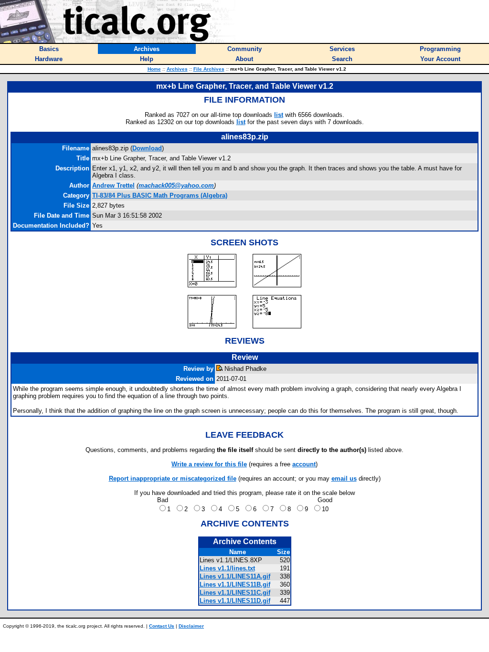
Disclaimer (191, 626)
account (304, 464)
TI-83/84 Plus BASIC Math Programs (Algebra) (159, 195)
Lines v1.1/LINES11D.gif (235, 600)
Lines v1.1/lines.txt (227, 568)
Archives (177, 69)
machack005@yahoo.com (176, 185)
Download (147, 148)
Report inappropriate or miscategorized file (172, 478)
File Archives (208, 69)
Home (154, 69)
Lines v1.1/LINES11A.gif (235, 576)
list (278, 114)
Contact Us (161, 626)
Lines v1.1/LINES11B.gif (235, 584)
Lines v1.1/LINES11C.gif (235, 592)
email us (344, 478)
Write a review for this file (209, 464)
